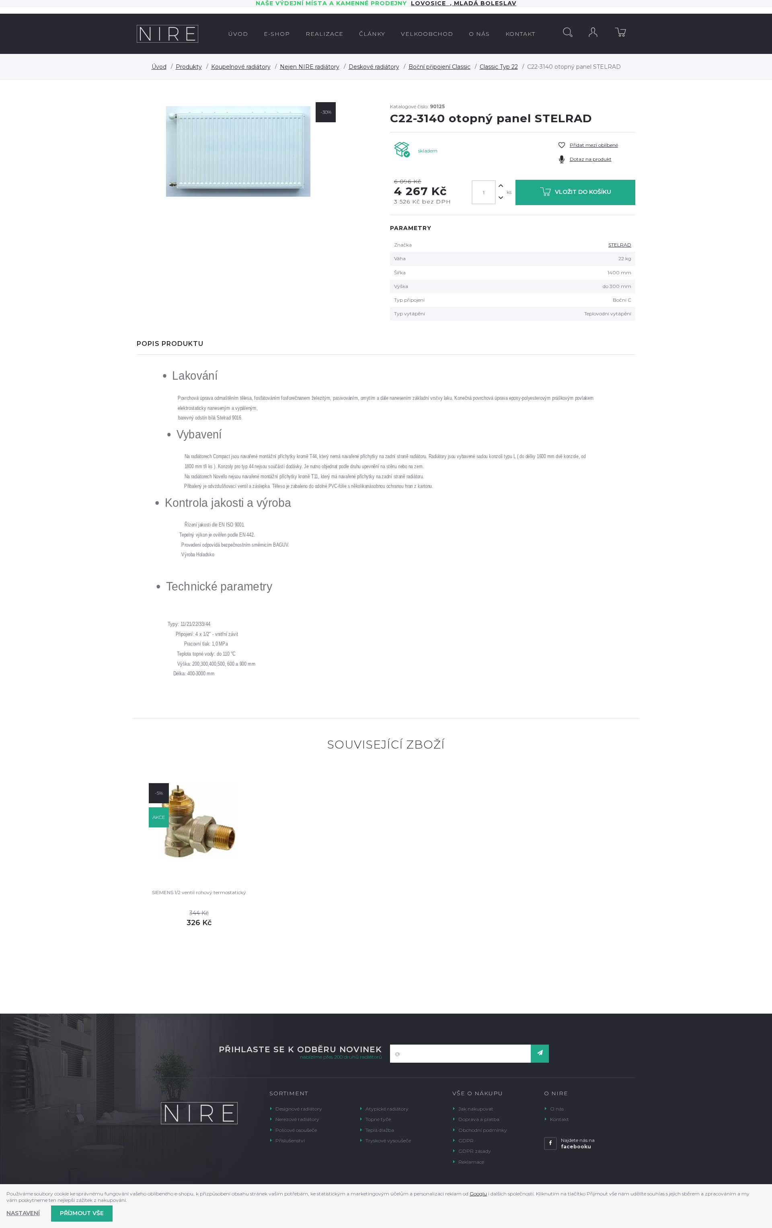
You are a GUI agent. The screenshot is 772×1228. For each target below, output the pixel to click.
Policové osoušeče (296, 1130)
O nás (557, 1109)
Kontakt (559, 1119)
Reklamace (471, 1162)
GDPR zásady (474, 1151)
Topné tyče (378, 1119)
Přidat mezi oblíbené (594, 145)
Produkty (189, 66)
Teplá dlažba (379, 1130)
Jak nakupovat (475, 1109)
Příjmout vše (82, 1213)
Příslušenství (290, 1140)
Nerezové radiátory (297, 1119)
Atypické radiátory (387, 1109)
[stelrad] (238, 151)
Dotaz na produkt (591, 159)
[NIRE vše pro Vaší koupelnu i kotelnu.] (167, 34)
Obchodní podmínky (482, 1130)
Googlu (478, 1194)
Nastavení (23, 1213)
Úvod (159, 66)
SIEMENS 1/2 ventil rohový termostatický (199, 892)
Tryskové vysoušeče (388, 1140)
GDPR (466, 1140)
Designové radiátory (298, 1109)
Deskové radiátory (374, 66)
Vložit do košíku (583, 191)
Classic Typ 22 (499, 66)
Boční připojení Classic (439, 66)
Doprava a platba (478, 1119)
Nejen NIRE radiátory (309, 66)
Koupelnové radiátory (241, 66)
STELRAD (619, 245)
